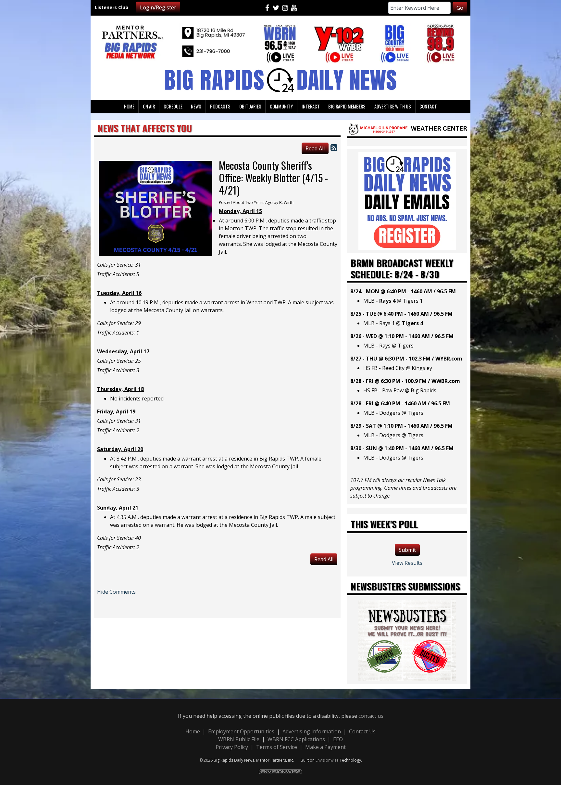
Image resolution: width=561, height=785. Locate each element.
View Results (407, 562)
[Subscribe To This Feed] (333, 147)
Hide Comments (116, 591)
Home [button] (129, 106)
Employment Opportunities (241, 731)
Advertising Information (311, 731)
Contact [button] (428, 106)
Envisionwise (327, 760)
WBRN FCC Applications (296, 739)
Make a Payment (325, 747)
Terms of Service (276, 747)
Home (192, 731)
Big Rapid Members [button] (347, 106)
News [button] (196, 106)
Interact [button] (311, 106)
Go (459, 7)
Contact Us (362, 731)
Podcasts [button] (220, 106)
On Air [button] (149, 106)
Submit (407, 549)
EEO (338, 739)
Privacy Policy (232, 747)
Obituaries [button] (250, 106)
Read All (315, 148)
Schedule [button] (173, 106)
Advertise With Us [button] (392, 106)
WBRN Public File (238, 739)
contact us (370, 715)
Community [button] (281, 106)
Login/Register (158, 7)
